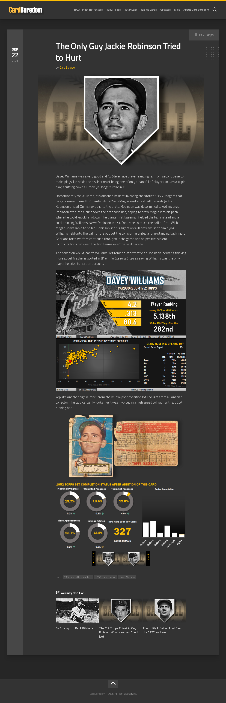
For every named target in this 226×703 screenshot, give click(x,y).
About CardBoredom (196, 9)
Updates (165, 9)
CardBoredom (68, 67)
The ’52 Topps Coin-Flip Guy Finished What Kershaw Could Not (118, 632)
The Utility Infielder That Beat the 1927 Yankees (162, 630)
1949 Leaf (130, 9)
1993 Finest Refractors (88, 9)
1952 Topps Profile (106, 577)
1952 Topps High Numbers (78, 577)
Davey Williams (127, 577)
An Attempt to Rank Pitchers (74, 628)
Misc (177, 9)
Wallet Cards (149, 9)
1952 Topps (113, 9)
